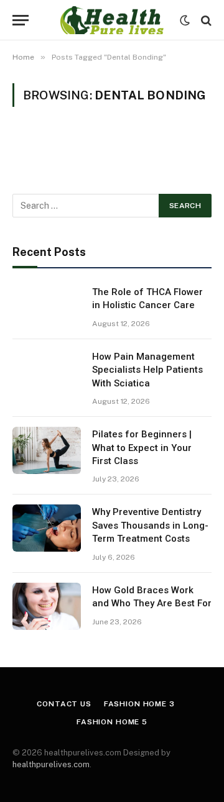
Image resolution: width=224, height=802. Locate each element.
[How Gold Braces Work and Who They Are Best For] (46, 606)
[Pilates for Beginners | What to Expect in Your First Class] (46, 450)
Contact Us (64, 703)
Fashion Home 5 (112, 722)
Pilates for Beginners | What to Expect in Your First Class (142, 448)
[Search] (205, 20)
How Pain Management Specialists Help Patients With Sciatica (147, 370)
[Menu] (20, 20)
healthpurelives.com (51, 764)
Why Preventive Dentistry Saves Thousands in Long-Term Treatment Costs (150, 525)
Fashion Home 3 (139, 703)
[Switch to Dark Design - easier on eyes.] (185, 20)
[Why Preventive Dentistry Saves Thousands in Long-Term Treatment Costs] (46, 528)
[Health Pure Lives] (111, 20)
